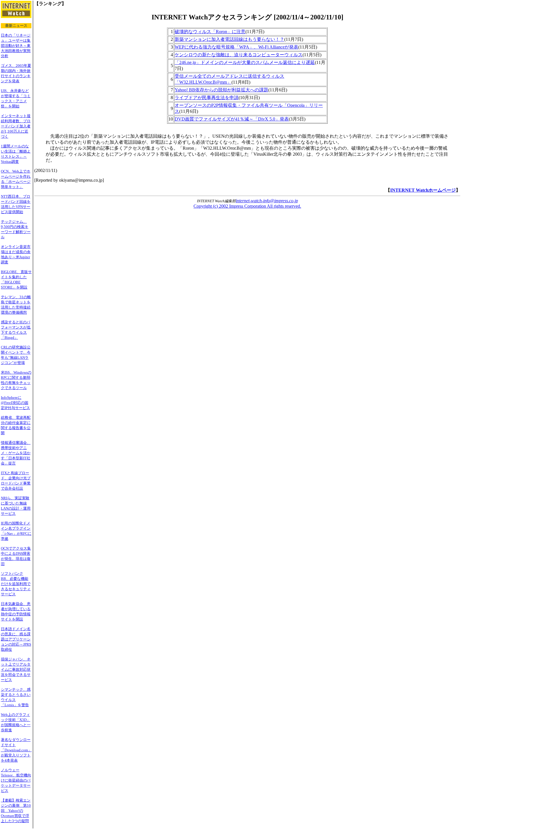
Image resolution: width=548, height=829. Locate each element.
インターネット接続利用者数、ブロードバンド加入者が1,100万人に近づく (16, 126)
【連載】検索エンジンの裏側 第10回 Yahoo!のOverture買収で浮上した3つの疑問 (16, 810)
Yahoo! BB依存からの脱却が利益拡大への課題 (221, 89)
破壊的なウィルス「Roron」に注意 (210, 31)
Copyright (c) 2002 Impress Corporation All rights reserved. (247, 206)
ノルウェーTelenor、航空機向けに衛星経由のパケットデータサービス (16, 780)
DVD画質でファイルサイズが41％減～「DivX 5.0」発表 (232, 119)
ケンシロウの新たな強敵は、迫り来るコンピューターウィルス (239, 54)
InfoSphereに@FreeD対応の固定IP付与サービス (15, 402)
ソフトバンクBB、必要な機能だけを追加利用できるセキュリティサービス (16, 583)
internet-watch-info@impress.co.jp (267, 200)
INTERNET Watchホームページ (423, 190)
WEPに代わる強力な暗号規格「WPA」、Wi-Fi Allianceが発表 (236, 47)
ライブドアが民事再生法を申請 (207, 97)
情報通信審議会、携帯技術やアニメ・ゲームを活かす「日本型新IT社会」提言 (16, 452)
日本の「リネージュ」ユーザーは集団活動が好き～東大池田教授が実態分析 (16, 45)
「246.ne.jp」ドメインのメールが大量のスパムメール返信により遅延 (245, 62)
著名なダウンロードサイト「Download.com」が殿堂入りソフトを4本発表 (16, 750)
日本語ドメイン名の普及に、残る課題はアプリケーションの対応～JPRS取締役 (16, 639)
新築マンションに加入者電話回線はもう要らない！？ (229, 39)
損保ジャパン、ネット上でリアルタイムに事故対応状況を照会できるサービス (16, 669)
